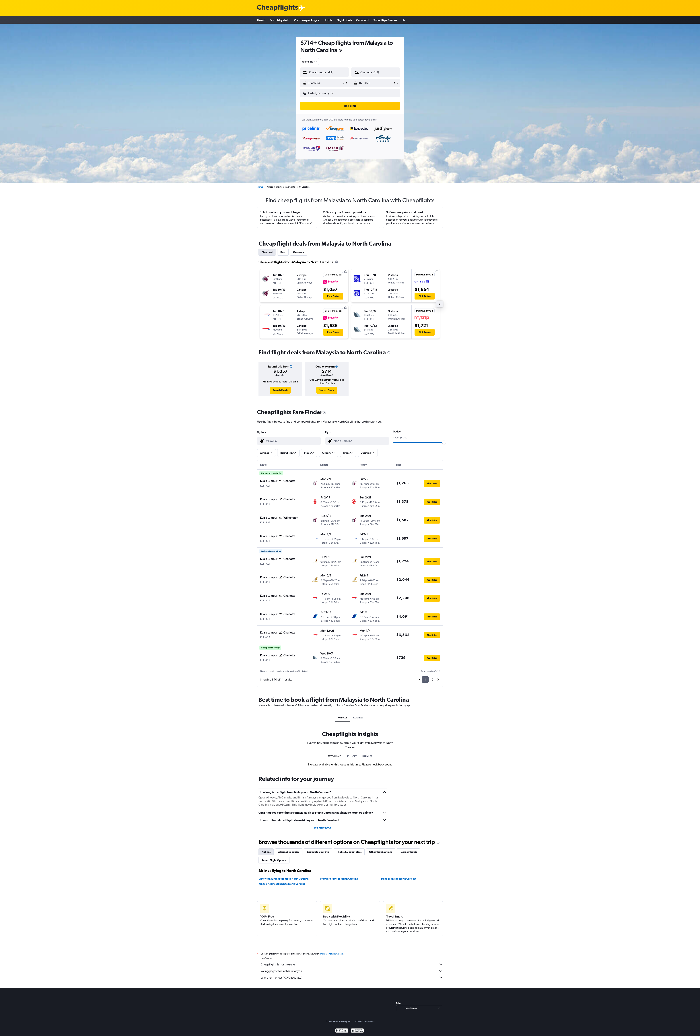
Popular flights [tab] (408, 851)
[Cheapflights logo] (277, 8)
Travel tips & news (385, 20)
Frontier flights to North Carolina (339, 878)
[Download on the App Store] (357, 1031)
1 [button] (425, 679)
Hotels (328, 20)
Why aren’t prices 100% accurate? (282, 977)
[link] (280, 390)
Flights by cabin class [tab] (349, 851)
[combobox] (309, 61)
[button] (340, 51)
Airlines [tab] (266, 851)
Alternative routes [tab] (288, 851)
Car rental (362, 20)
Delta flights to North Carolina (398, 878)
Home (261, 20)
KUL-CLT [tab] (342, 717)
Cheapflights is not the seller (278, 964)
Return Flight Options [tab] (274, 860)
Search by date (279, 20)
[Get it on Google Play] (341, 1031)
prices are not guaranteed (331, 954)
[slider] (444, 442)
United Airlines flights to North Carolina (282, 883)
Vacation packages (306, 20)
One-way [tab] (298, 252)
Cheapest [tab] (267, 252)
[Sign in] (403, 20)
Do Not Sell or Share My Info (338, 1021)
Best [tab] (282, 252)
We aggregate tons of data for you (281, 971)
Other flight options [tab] (380, 851)
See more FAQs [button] (322, 827)
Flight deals (344, 20)
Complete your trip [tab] (318, 851)
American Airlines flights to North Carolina (284, 878)
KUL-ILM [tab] (358, 717)
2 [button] (432, 679)
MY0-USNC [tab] (334, 756)
